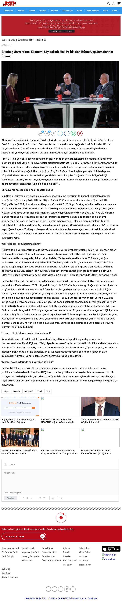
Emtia (114, 10)
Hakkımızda (30, 598)
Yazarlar (83, 556)
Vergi (39, 391)
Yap (48, 391)
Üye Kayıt (6, 573)
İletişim (39, 598)
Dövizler (21, 10)
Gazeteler (84, 560)
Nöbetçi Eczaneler (31, 556)
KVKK (68, 598)
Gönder (10, 498)
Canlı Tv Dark (28, 548)
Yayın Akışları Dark (31, 552)
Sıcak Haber (85, 564)
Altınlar (32, 10)
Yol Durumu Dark (9, 552)
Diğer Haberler (93, 10)
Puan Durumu (48, 556)
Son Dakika (27, 560)
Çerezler (61, 598)
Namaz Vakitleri (49, 552)
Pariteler (54, 10)
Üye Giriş (5, 568)
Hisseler (42, 10)
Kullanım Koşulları (79, 598)
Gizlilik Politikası (50, 598)
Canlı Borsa (8, 10)
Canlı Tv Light (7, 556)
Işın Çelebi (28, 391)
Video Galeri (84, 552)
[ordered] (40, 498)
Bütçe (5, 391)
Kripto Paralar (70, 560)
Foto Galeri (84, 548)
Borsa (79, 10)
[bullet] (44, 498)
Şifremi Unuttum (9, 577)
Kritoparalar (67, 10)
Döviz (105, 10)
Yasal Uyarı (92, 598)
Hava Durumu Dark (10, 548)
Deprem (16, 391)
